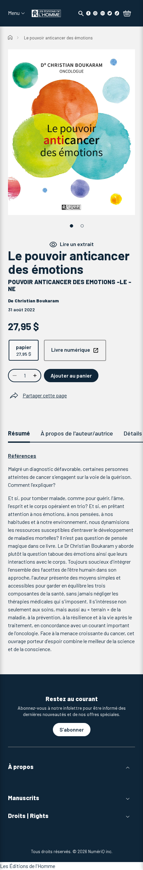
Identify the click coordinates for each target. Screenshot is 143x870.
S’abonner (72, 729)
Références (22, 455)
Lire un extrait (77, 244)
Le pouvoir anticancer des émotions (58, 37)
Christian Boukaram (37, 300)
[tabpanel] (71, 552)
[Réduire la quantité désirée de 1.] (14, 376)
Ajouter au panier (71, 375)
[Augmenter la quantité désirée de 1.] (36, 376)
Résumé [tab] (19, 433)
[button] (71, 767)
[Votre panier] (127, 14)
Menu (14, 13)
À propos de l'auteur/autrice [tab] (77, 433)
